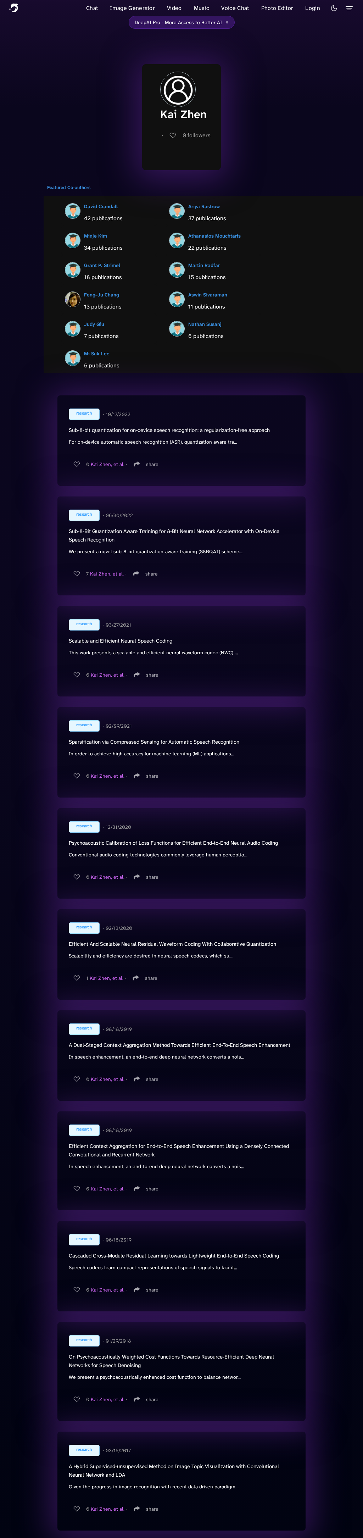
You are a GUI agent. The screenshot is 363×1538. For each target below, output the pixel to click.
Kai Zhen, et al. (107, 464)
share (152, 464)
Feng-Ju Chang (101, 295)
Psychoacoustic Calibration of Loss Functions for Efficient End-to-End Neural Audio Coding (173, 842)
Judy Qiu (94, 324)
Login (312, 8)
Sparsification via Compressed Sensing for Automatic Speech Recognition (154, 741)
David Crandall (101, 206)
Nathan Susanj (205, 324)
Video (174, 8)
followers (197, 135)
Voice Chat (235, 8)
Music (202, 8)
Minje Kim (95, 236)
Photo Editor (277, 8)
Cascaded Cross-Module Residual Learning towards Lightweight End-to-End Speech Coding (174, 1255)
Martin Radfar (204, 265)
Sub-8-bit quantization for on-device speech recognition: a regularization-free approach (169, 430)
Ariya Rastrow (204, 206)
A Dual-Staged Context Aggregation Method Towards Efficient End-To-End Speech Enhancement (179, 1045)
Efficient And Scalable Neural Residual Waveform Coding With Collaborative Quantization (172, 944)
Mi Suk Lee (97, 353)
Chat (92, 8)
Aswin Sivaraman (207, 295)
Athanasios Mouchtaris (214, 236)
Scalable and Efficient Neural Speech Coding (120, 640)
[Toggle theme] (334, 8)
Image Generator (132, 8)
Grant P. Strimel (102, 265)
